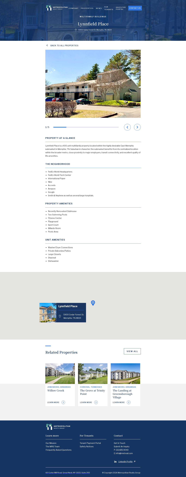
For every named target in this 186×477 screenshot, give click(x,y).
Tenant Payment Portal (90, 443)
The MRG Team (53, 446)
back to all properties (64, 45)
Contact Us (135, 8)
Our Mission (51, 443)
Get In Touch (119, 443)
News (99, 8)
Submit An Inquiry (121, 446)
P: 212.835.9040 (121, 450)
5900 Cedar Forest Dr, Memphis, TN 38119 (73, 316)
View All (132, 351)
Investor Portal (121, 8)
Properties (87, 8)
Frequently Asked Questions (58, 450)
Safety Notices (87, 446)
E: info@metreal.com (123, 453)
